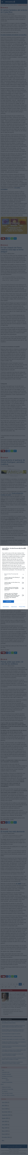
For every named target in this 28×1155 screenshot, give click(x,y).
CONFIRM (8, 601)
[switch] (22, 578)
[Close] (25, 548)
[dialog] (14, 577)
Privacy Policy (22, 606)
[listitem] (14, 574)
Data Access (14, 606)
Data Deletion (6, 606)
